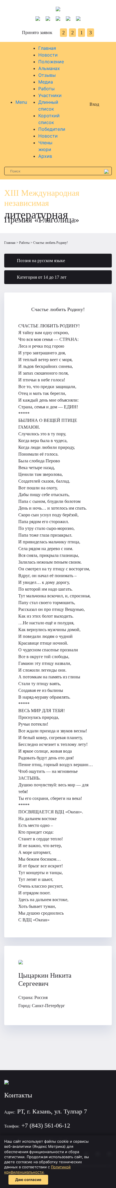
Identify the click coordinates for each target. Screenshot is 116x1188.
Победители (51, 129)
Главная (47, 48)
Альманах (49, 68)
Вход (94, 104)
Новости (48, 55)
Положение (51, 61)
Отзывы (47, 75)
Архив (45, 156)
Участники (50, 95)
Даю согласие (28, 1179)
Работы (46, 88)
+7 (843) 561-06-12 (45, 1125)
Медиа (45, 82)
